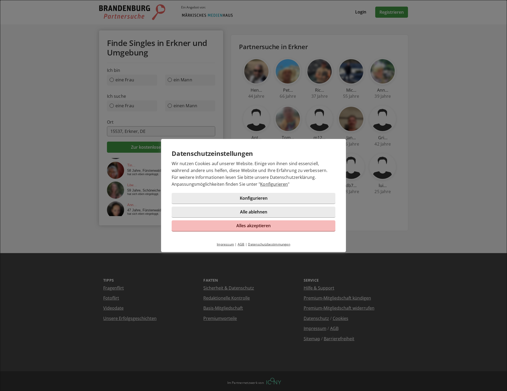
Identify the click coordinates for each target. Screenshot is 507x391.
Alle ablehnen (253, 212)
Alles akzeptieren (253, 226)
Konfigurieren (274, 184)
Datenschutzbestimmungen (269, 244)
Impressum (225, 244)
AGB (241, 244)
